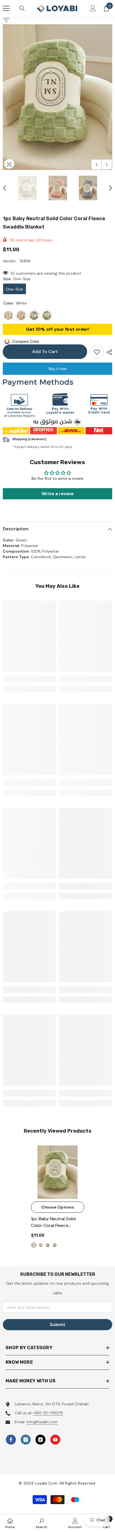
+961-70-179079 (48, 1412)
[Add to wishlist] (97, 352)
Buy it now (58, 368)
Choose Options (57, 1207)
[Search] (22, 8)
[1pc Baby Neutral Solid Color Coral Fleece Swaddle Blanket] (57, 1172)
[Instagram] (25, 1439)
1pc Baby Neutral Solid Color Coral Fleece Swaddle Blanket (55, 1222)
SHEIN (25, 260)
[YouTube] (55, 1439)
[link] (29, 679)
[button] (96, 164)
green (55, 1245)
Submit (57, 1324)
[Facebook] (11, 1439)
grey (48, 1245)
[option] (57, 97)
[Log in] (93, 8)
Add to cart (45, 351)
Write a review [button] (58, 494)
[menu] (6, 8)
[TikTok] (40, 1439)
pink (41, 1245)
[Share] (108, 352)
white (34, 1245)
